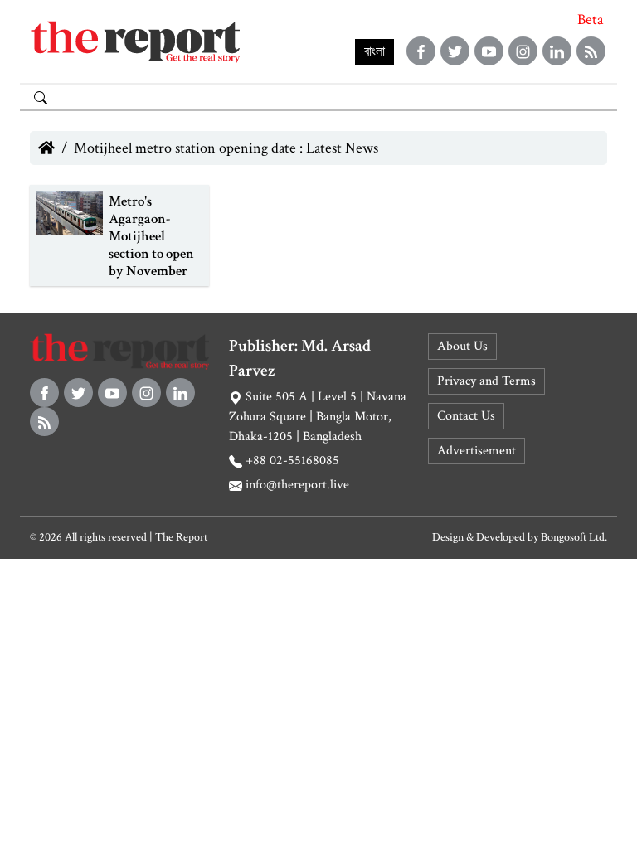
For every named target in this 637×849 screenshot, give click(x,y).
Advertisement (476, 450)
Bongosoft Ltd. (574, 537)
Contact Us (466, 415)
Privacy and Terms (486, 381)
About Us (462, 346)
